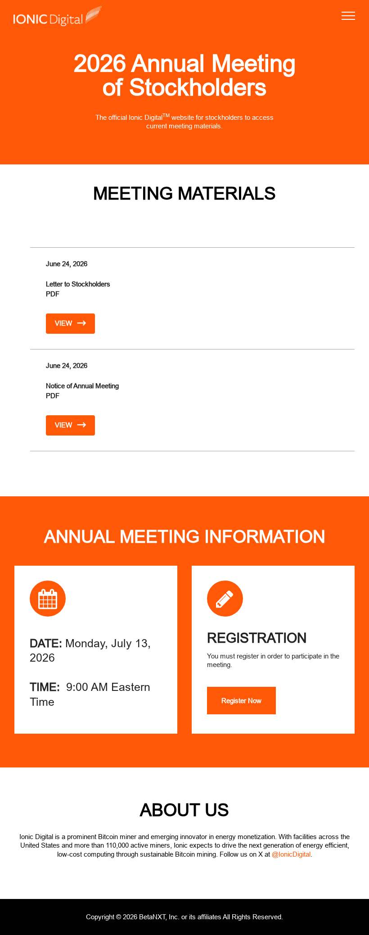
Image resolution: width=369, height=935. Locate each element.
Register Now (241, 700)
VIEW (64, 323)
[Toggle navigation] (349, 15)
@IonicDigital (291, 854)
